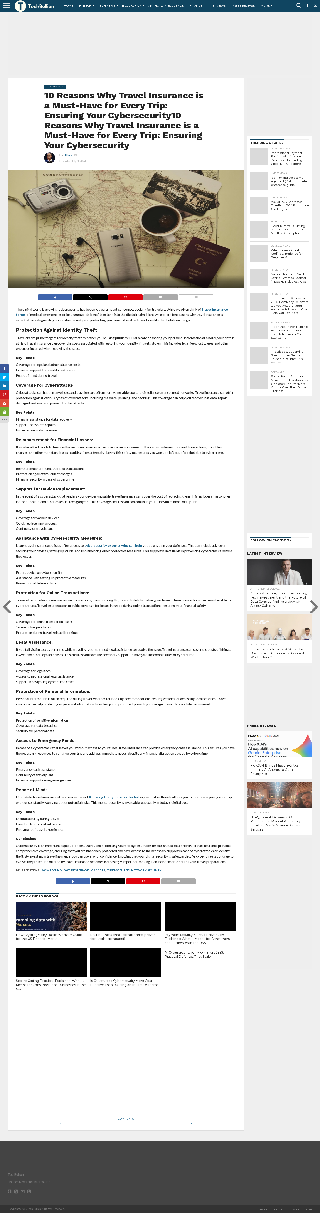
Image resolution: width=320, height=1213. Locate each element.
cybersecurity (118, 870)
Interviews (217, 5)
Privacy (294, 1209)
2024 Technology (55, 870)
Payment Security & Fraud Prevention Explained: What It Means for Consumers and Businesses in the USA (197, 939)
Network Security (146, 870)
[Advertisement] (160, 44)
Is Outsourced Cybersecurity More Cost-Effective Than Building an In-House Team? (124, 983)
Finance (196, 5)
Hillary (68, 155)
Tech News (106, 5)
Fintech (85, 5)
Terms (308, 1209)
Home (68, 5)
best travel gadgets (88, 870)
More (265, 5)
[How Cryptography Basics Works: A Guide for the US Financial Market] (51, 923)
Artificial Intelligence (166, 5)
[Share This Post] (90, 296)
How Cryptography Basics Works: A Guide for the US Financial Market (49, 937)
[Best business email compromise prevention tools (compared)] (125, 923)
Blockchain (131, 5)
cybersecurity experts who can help (113, 545)
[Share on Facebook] (55, 296)
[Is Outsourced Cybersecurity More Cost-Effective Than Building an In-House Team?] (125, 969)
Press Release (243, 5)
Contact (279, 1209)
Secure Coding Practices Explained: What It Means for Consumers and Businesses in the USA (51, 985)
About (263, 1209)
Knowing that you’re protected (114, 797)
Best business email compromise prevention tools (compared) (123, 937)
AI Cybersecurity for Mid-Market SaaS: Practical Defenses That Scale (194, 955)
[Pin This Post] (125, 296)
